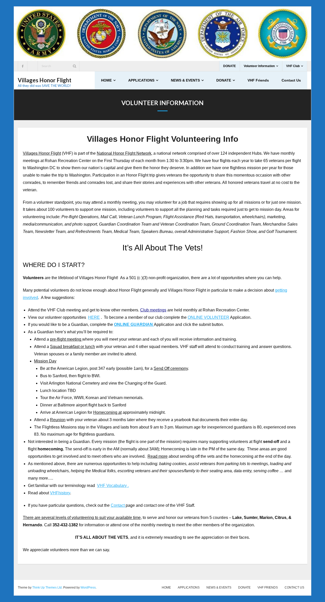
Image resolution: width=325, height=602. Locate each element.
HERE (94, 317)
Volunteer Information (259, 66)
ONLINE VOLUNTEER (208, 317)
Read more (158, 456)
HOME (166, 587)
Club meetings (153, 310)
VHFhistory (60, 493)
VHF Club (293, 66)
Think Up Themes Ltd (47, 587)
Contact (118, 505)
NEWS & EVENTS (218, 587)
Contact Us (294, 587)
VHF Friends (267, 587)
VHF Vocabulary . (113, 485)
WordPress (88, 587)
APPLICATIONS (189, 587)
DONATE (229, 66)
